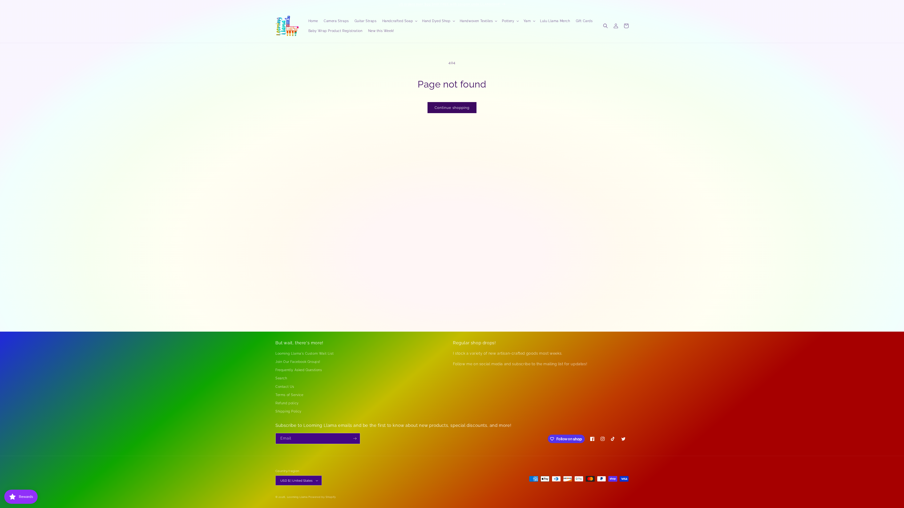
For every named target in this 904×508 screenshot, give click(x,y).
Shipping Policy (288, 411)
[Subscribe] (355, 438)
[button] (399, 21)
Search (281, 378)
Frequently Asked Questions (298, 370)
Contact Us (284, 387)
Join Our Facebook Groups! (297, 362)
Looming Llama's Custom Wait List (304, 353)
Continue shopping (452, 108)
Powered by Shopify (322, 497)
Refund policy (287, 403)
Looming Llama (297, 497)
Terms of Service (289, 395)
